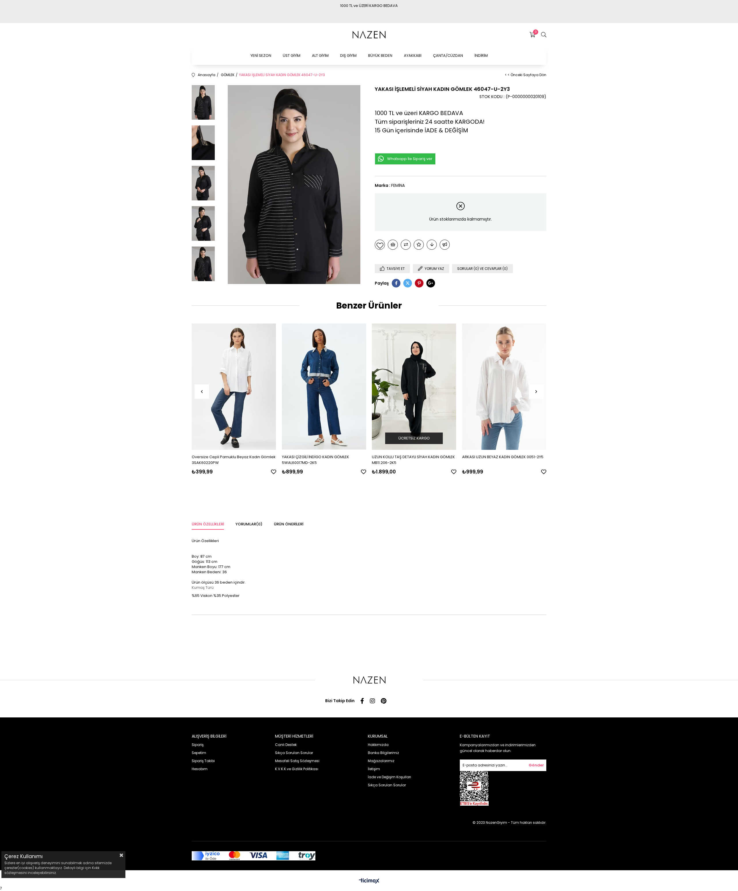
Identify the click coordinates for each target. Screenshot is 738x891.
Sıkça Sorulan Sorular (294, 752)
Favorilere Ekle (273, 471)
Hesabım (200, 768)
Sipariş (198, 744)
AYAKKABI (412, 55)
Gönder (536, 765)
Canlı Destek (286, 744)
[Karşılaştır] (406, 245)
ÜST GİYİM (291, 55)
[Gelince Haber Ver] (445, 245)
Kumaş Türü (203, 587)
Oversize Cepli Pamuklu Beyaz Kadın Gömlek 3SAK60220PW (234, 459)
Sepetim (199, 752)
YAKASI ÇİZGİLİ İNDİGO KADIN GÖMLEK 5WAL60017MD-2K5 (315, 459)
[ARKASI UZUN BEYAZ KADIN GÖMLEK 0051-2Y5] (504, 387)
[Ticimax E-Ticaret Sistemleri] (369, 881)
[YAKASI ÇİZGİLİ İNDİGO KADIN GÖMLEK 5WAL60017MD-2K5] (324, 387)
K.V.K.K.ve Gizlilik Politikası (296, 768)
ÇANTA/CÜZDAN (448, 55)
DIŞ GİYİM (348, 55)
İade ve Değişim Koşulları (389, 777)
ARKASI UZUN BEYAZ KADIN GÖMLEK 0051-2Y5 (502, 457)
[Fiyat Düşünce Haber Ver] (432, 245)
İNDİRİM (481, 55)
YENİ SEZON (261, 55)
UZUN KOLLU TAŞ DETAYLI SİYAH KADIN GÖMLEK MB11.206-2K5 (413, 459)
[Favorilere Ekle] (380, 245)
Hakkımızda (378, 744)
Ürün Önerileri (288, 524)
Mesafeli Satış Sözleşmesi (297, 760)
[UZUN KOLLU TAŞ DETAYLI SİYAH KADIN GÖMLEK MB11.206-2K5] (414, 387)
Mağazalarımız (381, 760)
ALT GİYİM (320, 55)
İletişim (374, 768)
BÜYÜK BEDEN (380, 55)
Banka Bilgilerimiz (383, 752)
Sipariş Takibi (203, 760)
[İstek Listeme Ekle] (393, 245)
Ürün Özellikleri (208, 524)
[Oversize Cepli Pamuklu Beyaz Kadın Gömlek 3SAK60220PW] (234, 387)
